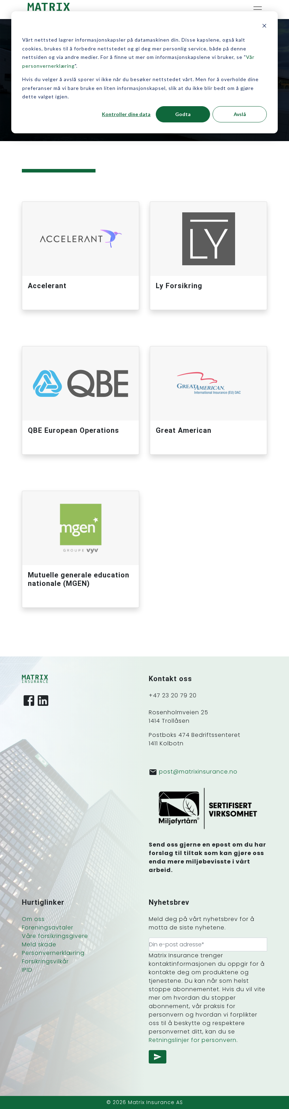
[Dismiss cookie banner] (264, 26)
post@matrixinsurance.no (198, 772)
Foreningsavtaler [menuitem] (47, 927)
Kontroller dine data (126, 114)
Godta (183, 114)
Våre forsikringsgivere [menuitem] (55, 936)
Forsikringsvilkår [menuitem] (45, 961)
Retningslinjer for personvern (192, 1040)
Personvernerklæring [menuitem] (53, 953)
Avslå (240, 114)
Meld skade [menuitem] (39, 944)
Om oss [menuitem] (33, 919)
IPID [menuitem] (27, 970)
